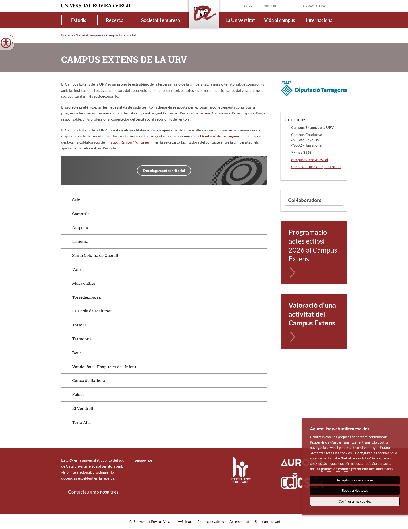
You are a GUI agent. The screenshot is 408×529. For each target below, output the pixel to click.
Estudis (78, 20)
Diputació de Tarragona (219, 136)
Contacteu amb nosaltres (93, 491)
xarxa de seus (200, 113)
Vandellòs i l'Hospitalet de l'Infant (104, 366)
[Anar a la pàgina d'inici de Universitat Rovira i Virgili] (96, 5)
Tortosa (79, 325)
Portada (67, 35)
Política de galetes (210, 522)
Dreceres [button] (271, 6)
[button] (343, 5)
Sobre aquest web (268, 522)
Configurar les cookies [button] (355, 501)
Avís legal (185, 522)
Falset (78, 394)
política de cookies (335, 469)
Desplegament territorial (164, 170)
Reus (77, 352)
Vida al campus (279, 20)
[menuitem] (78, 20)
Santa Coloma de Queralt (95, 255)
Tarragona (82, 338)
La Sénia (80, 241)
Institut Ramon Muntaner (128, 142)
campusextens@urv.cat (309, 159)
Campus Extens (117, 35)
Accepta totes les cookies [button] (355, 480)
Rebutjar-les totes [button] (355, 490)
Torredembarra (86, 297)
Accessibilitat (239, 522)
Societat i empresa (160, 20)
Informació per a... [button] (312, 6)
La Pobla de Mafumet (92, 311)
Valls (77, 269)
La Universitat (240, 20)
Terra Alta (81, 422)
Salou (77, 199)
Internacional (320, 20)
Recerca (114, 20)
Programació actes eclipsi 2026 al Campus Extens (313, 245)
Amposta (80, 227)
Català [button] (248, 6)
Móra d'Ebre (83, 283)
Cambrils (80, 213)
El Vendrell (82, 408)
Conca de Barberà (88, 380)
